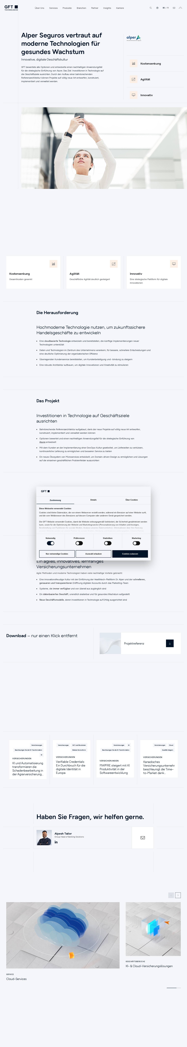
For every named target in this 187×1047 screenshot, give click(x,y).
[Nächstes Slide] (178, 895)
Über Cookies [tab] (132, 500)
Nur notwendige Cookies (57, 554)
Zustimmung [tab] (55, 500)
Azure (42, 442)
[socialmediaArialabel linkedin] (56, 842)
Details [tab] (93, 500)
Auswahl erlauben (93, 554)
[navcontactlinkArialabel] (174, 8)
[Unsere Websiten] (157, 8)
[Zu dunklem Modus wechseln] (180, 8)
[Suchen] (150, 8)
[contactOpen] (143, 838)
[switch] (79, 543)
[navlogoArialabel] (11, 7)
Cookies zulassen (130, 554)
